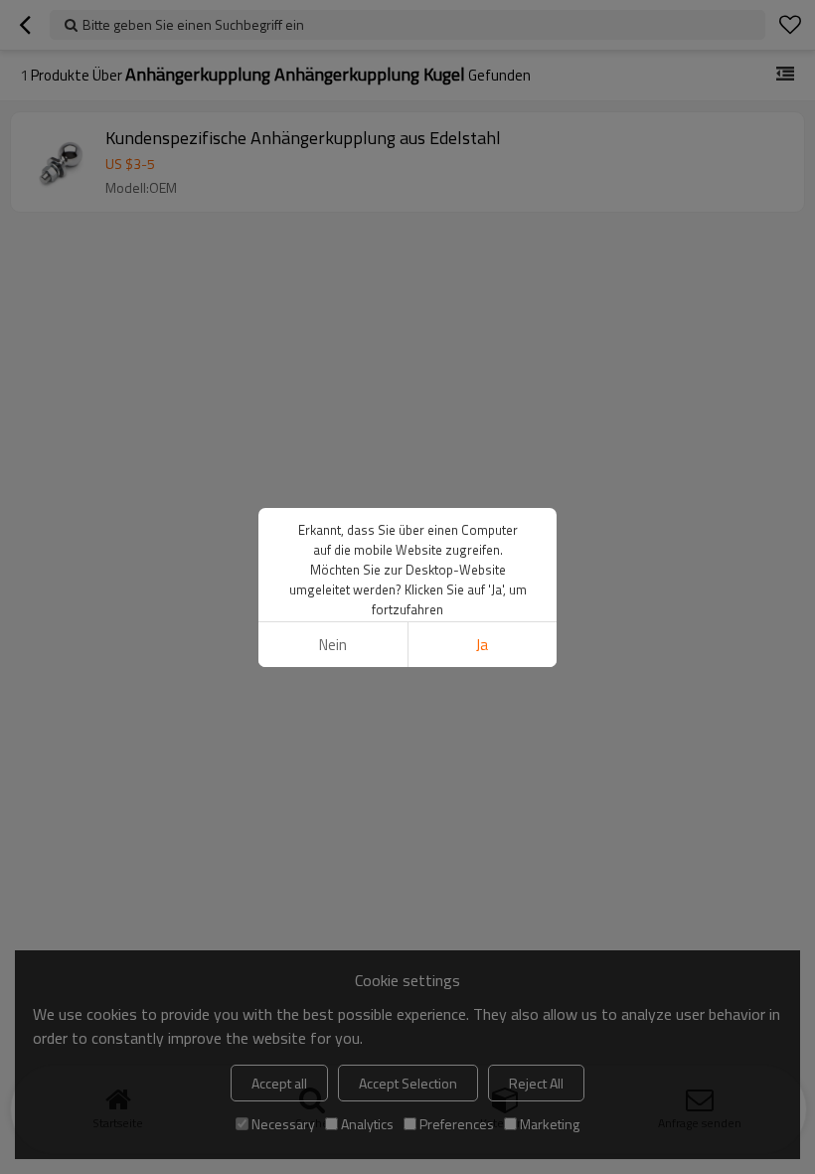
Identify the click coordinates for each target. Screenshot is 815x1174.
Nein (333, 644)
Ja (482, 644)
